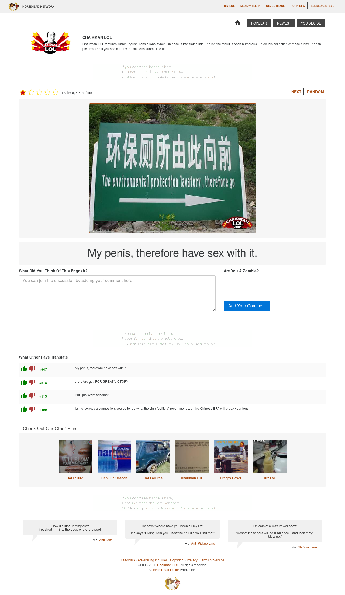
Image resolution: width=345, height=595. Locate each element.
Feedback (128, 560)
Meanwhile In (250, 6)
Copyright (177, 560)
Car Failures (153, 477)
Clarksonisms (308, 547)
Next (296, 91)
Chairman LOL (192, 477)
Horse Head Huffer (165, 569)
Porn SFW (298, 6)
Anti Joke (106, 539)
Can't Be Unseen (114, 477)
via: (96, 539)
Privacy (192, 560)
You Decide (311, 23)
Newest (284, 23)
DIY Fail (269, 477)
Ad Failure (75, 477)
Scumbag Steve (322, 6)
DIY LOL (229, 6)
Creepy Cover (231, 477)
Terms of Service (212, 560)
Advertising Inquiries (153, 560)
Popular (259, 23)
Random (315, 91)
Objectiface (275, 6)
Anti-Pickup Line (203, 543)
